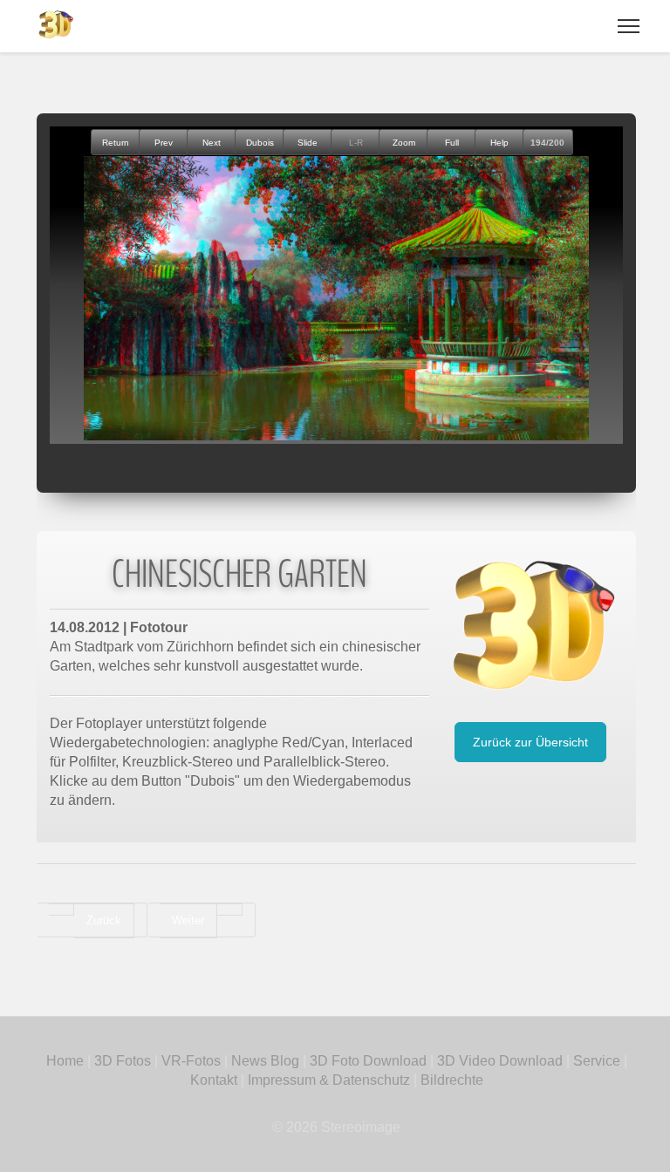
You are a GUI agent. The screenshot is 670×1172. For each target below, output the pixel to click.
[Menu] (628, 26)
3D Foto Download (368, 1060)
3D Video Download (500, 1060)
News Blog (265, 1060)
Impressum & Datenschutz (329, 1080)
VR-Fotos (189, 1060)
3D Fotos (122, 1060)
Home (65, 1060)
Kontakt (213, 1080)
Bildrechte (451, 1080)
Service (596, 1060)
